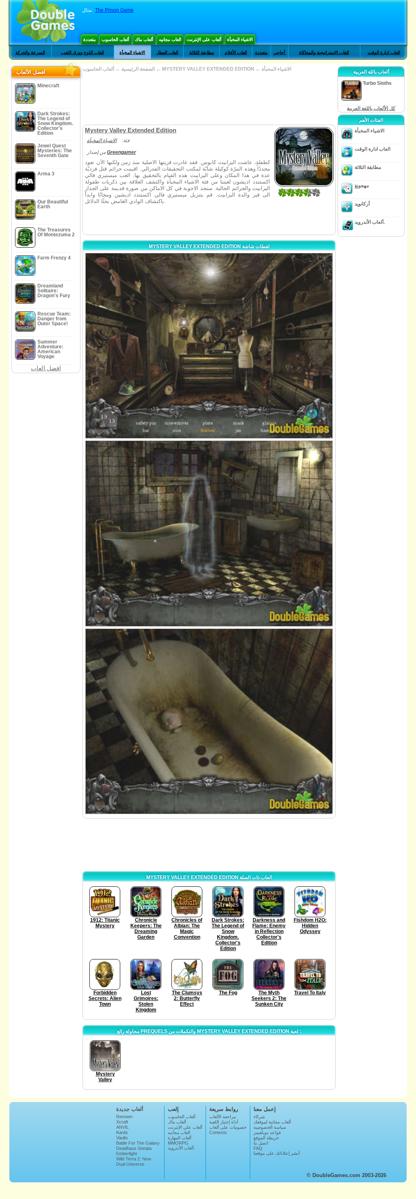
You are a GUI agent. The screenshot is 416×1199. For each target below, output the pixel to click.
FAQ (258, 1148)
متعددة (89, 39)
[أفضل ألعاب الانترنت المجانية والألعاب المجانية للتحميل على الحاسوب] (46, 22)
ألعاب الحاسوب (115, 39)
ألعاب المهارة (179, 1137)
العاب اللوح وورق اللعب (82, 52)
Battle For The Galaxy (138, 1143)
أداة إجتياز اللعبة (223, 1121)
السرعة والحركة (30, 52)
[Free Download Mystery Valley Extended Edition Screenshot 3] (209, 721)
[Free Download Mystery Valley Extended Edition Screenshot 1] (209, 346)
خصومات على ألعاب (228, 1127)
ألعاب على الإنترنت (204, 39)
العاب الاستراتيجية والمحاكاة (324, 52)
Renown (124, 1116)
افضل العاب (46, 368)
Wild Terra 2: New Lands (133, 1161)
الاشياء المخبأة (240, 39)
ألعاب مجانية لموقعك (272, 1121)
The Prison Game (114, 10)
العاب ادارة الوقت (384, 52)
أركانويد (362, 204)
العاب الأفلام (236, 52)
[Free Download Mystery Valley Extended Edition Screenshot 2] (209, 533)
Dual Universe (130, 1164)
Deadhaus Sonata (134, 1148)
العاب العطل (167, 52)
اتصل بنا (261, 1143)
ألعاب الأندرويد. (370, 222)
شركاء (259, 1116)
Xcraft (122, 1121)
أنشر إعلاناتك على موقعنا (277, 1153)
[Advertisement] (209, 98)
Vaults (122, 1137)
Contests (218, 1132)
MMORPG (178, 1143)
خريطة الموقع (266, 1137)
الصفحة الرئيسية (138, 69)
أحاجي (279, 52)
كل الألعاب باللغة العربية (371, 108)
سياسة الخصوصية (270, 1127)
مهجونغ (362, 185)
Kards (122, 1132)
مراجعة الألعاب (222, 1116)
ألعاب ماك (144, 39)
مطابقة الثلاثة (201, 52)
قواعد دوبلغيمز (267, 1132)
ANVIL (122, 1127)
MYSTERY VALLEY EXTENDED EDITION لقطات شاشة (209, 246)
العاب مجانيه (170, 39)
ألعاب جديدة (129, 1109)
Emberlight (126, 1153)
